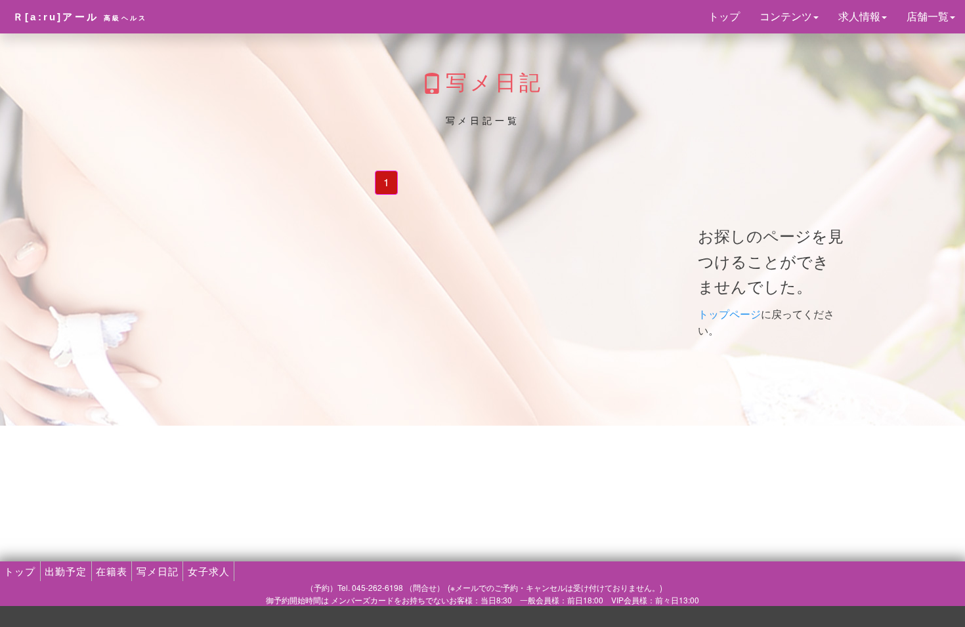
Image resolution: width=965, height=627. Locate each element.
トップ (724, 16)
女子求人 (209, 571)
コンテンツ (786, 16)
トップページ (729, 313)
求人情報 (859, 16)
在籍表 (111, 571)
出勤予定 (66, 571)
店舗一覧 (928, 16)
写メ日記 (158, 571)
